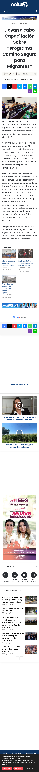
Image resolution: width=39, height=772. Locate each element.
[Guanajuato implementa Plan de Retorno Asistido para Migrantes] (25, 253)
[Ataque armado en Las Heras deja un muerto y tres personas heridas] (31, 600)
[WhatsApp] (30, 86)
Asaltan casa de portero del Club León (12, 609)
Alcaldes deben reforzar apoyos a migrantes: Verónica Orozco (8, 262)
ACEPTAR (7, 768)
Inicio (16, 24)
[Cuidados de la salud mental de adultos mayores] (31, 649)
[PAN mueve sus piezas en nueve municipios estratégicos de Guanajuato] (31, 636)
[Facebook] (4, 86)
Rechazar (18, 768)
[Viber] (30, 91)
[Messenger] (25, 86)
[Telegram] (35, 86)
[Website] (19, 388)
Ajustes (28, 768)
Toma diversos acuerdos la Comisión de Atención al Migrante (7, 288)
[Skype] (19, 86)
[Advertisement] (19, 357)
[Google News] (19, 317)
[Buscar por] (36, 11)
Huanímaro (23, 24)
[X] (9, 86)
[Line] (35, 91)
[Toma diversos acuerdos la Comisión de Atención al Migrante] (9, 279)
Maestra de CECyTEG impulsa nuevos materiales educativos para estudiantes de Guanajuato (12, 622)
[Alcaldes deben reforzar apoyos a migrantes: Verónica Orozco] (9, 253)
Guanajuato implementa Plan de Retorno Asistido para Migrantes (25, 262)
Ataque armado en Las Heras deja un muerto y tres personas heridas (12, 599)
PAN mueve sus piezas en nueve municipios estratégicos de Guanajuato (13, 637)
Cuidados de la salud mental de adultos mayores (11, 649)
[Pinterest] (14, 86)
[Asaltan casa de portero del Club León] (31, 611)
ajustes (4, 764)
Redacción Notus (12, 79)
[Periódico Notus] (19, 4)
